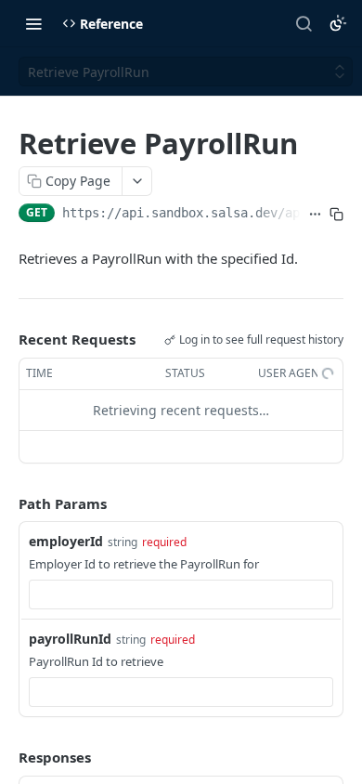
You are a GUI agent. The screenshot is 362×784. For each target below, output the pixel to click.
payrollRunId (70, 638)
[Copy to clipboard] (336, 214)
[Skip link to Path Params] (5, 503)
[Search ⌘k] (303, 23)
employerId (66, 541)
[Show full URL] (315, 214)
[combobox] (181, 594)
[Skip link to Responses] (5, 758)
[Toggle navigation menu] (33, 23)
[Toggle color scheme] (338, 23)
